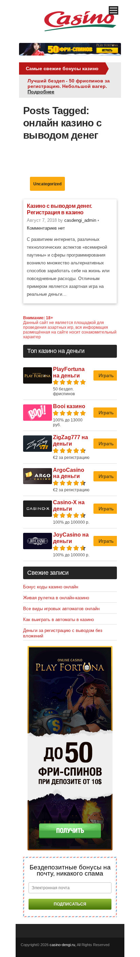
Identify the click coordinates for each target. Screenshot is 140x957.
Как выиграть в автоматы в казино (58, 619)
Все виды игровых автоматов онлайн (61, 608)
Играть (106, 375)
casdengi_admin (80, 220)
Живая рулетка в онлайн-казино (56, 597)
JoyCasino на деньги (71, 538)
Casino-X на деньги (69, 505)
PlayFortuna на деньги (69, 372)
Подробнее (41, 91)
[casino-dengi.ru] (80, 34)
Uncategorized (47, 184)
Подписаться (70, 904)
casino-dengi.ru (62, 945)
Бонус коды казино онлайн (50, 586)
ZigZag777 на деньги (70, 440)
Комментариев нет (46, 228)
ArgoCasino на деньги (68, 473)
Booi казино (69, 406)
